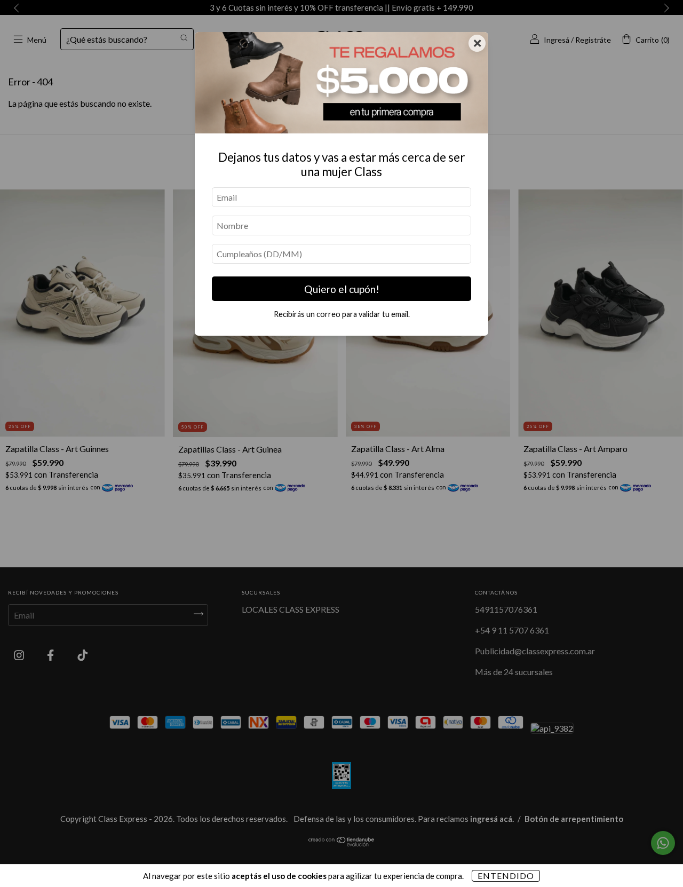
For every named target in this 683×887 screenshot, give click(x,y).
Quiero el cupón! (341, 289)
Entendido (506, 875)
